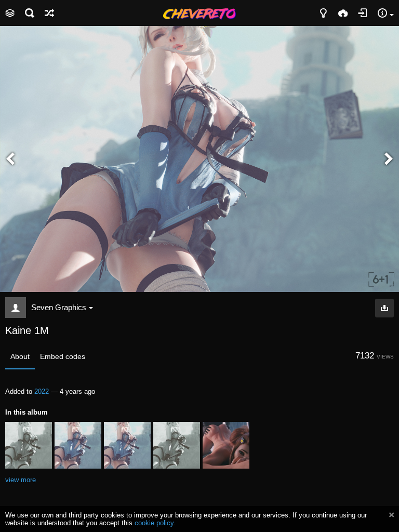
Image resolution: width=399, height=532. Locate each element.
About (20, 356)
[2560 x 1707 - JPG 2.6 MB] (384, 308)
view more (20, 480)
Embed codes (62, 356)
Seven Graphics (58, 307)
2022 (41, 391)
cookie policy (154, 523)
